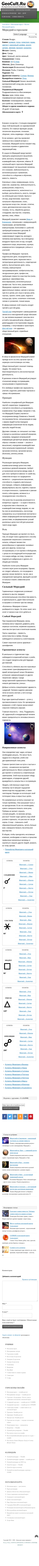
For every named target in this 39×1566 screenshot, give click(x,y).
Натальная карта (8, 10)
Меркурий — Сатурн (26, 884)
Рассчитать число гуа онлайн (16, 1433)
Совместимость (18, 17)
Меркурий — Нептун (26, 888)
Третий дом (6, 312)
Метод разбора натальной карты (17, 1510)
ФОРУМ (13, 1542)
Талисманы (6, 17)
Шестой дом (7, 328)
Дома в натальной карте (14, 1499)
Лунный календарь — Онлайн (16, 1457)
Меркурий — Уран (26, 896)
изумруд (12, 42)
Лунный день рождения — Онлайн (17, 1430)
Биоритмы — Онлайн (13, 1428)
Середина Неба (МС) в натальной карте (19, 1505)
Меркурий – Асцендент (25, 943)
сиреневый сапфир (17, 45)
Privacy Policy (7, 1542)
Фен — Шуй (22, 13)
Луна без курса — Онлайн (15, 1465)
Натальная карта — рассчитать (16, 1486)
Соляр (9, 1378)
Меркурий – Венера (25, 916)
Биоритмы (10, 1367)
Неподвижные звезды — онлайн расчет (19, 1394)
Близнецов (6, 222)
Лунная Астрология (9, 13)
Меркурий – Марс (25, 920)
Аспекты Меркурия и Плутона (17, 1074)
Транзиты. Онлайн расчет (15, 1412)
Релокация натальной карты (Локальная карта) (21, 1507)
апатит (28, 45)
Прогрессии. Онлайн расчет (15, 1417)
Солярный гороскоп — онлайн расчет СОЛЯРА (21, 1402)
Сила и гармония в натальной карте (17, 1494)
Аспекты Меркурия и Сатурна (17, 1071)
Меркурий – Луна (25, 954)
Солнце (23, 76)
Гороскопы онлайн (12, 1354)
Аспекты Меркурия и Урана (16, 1068)
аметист (5, 45)
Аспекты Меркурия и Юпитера (17, 1084)
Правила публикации (29, 1279)
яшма (32, 42)
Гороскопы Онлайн (23, 10)
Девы (28, 219)
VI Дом (16, 62)
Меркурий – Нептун (25, 935)
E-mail (5, 1312)
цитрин (5, 48)
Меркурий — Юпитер (26, 880)
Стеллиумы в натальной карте (16, 1518)
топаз (18, 42)
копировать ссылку (10, 1108)
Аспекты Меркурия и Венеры (16, 1064)
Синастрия (10, 1375)
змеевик (12, 48)
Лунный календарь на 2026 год (16, 1462)
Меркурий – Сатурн (25, 928)
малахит (19, 48)
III (11, 62)
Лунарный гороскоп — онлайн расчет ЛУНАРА (21, 1405)
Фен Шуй (10, 1370)
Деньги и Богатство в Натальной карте (18, 1491)
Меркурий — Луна (26, 868)
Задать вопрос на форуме (11, 1335)
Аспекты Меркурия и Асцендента (18, 1088)
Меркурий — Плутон (26, 892)
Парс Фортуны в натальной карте (17, 1502)
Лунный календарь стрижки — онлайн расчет (21, 1459)
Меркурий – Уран (25, 932)
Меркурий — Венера (26, 872)
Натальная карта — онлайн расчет (17, 1392)
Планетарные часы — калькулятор (17, 1425)
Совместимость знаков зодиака (16, 1372)
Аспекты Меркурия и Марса (16, 1081)
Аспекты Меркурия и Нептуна (17, 1078)
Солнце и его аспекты (17, 1247)
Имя (4, 1304)
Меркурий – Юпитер (25, 924)
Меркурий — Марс (26, 876)
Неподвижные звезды (13, 1351)
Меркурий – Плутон (25, 939)
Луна (24, 78)
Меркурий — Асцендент (26, 900)
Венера (31, 76)
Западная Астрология (13, 1359)
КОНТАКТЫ (20, 1542)
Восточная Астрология (14, 1356)
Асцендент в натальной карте (16, 1497)
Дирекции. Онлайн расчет (15, 1415)
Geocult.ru (5, 24)
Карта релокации (12, 1489)
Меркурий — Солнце (26, 864)
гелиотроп (25, 42)
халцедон (27, 48)
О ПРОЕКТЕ (27, 1542)
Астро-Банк (10, 1520)
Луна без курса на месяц (14, 1467)
